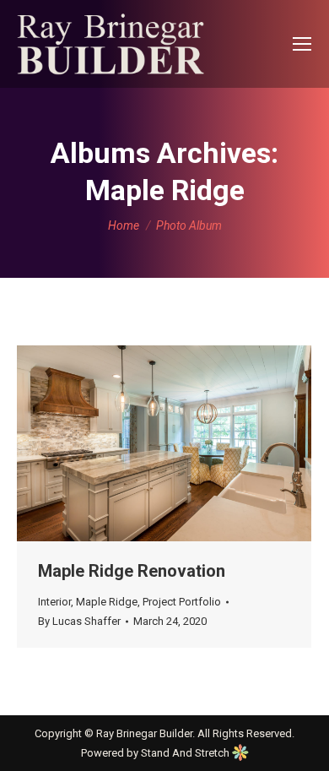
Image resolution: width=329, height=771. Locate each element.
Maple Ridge (107, 601)
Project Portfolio (182, 601)
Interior (54, 601)
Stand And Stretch (186, 753)
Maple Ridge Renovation (131, 571)
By (79, 621)
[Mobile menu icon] (302, 44)
